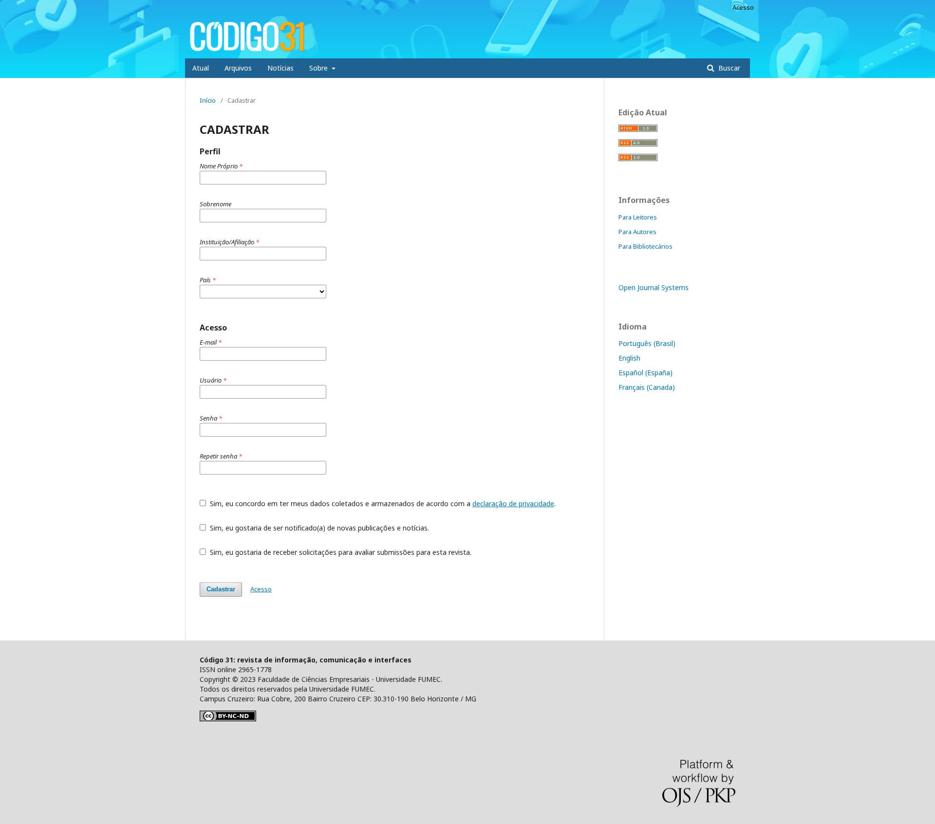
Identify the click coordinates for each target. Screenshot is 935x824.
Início (208, 100)
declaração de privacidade (513, 503)
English (629, 358)
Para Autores (637, 231)
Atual (200, 68)
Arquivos (238, 68)
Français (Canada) (646, 387)
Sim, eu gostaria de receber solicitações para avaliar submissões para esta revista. (339, 552)
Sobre (319, 68)
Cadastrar (220, 589)
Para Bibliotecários (645, 246)
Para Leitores (637, 217)
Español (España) (645, 372)
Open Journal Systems (653, 287)
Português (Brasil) (646, 343)
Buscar (728, 68)
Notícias (280, 68)
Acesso (743, 7)
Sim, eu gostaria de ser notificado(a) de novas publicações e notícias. (318, 527)
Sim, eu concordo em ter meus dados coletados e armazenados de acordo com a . (382, 503)
